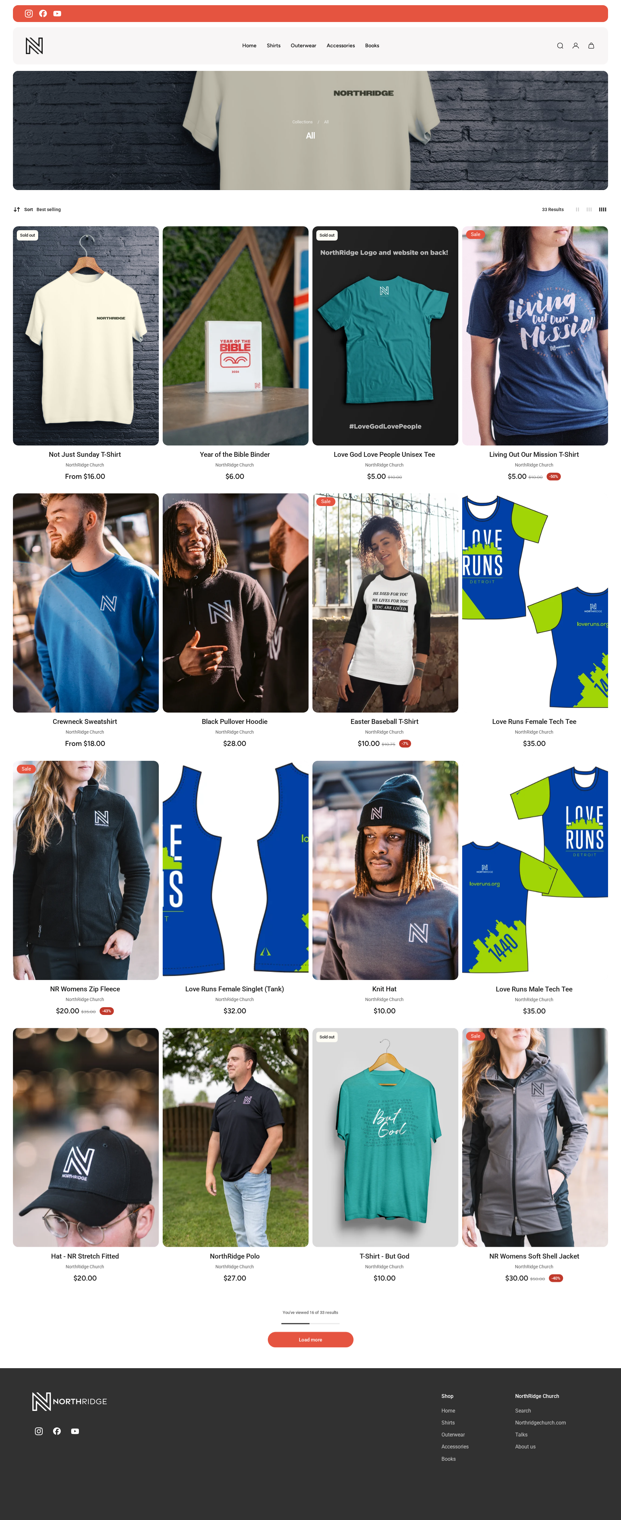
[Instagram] (29, 13)
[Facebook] (43, 13)
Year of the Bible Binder (235, 454)
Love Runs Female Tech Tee (534, 722)
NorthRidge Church (85, 464)
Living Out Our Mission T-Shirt (534, 454)
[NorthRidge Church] (69, 1402)
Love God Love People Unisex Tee (384, 454)
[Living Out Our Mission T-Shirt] (535, 335)
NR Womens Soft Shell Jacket (534, 1256)
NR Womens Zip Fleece (85, 989)
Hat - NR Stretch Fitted (85, 1256)
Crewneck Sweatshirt (85, 722)
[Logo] (34, 45)
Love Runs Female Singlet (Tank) (234, 989)
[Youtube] (57, 13)
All (326, 121)
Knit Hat (384, 989)
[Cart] (591, 46)
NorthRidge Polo (235, 1256)
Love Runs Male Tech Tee (534, 989)
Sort (42, 209)
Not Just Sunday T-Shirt (85, 454)
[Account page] (575, 46)
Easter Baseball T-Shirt (385, 722)
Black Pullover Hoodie (234, 722)
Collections (303, 121)
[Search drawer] (560, 46)
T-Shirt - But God (384, 1256)
